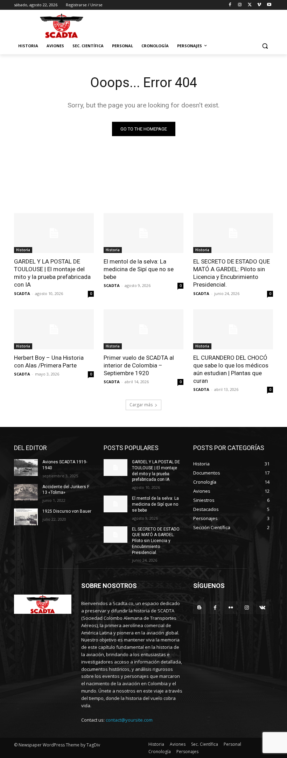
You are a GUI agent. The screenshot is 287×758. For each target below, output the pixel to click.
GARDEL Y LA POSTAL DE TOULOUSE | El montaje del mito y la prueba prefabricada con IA (52, 273)
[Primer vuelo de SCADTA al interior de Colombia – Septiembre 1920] (143, 329)
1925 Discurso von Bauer (66, 511)
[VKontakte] (262, 608)
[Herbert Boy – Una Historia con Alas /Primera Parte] (54, 329)
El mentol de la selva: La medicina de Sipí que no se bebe (139, 269)
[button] (265, 46)
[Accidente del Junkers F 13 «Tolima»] (26, 492)
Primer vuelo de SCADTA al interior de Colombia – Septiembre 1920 (139, 365)
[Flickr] (231, 608)
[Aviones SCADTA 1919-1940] (26, 467)
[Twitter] (250, 5)
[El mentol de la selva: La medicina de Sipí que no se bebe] (143, 233)
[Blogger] (199, 608)
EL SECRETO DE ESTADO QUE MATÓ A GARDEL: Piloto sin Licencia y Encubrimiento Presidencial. (231, 273)
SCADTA (22, 293)
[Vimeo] (259, 5)
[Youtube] (269, 5)
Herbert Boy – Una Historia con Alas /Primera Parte (49, 361)
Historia (23, 249)
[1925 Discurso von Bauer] (26, 516)
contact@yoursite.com (129, 720)
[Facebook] (230, 5)
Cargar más (141, 405)
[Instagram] (240, 5)
